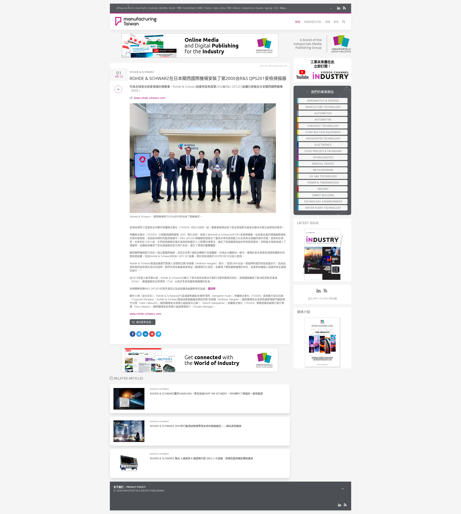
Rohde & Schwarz (142, 72)
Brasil (172, 8)
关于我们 (118, 487)
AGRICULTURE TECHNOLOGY (323, 107)
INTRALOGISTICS (323, 157)
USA (276, 8)
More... (283, 8)
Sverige (268, 8)
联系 (336, 21)
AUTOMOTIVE (323, 119)
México (236, 8)
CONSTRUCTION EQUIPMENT (323, 132)
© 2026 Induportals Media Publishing (138, 490)
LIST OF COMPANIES (125, 494)
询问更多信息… (144, 322)
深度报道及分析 (312, 21)
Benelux (163, 8)
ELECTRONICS (323, 144)
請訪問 (211, 288)
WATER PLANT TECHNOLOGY (323, 207)
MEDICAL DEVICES (323, 163)
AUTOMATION (323, 113)
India (222, 8)
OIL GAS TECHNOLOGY (323, 176)
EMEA (200, 8)
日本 (229, 8)
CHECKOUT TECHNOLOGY (323, 125)
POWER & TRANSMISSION (323, 182)
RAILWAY (323, 188)
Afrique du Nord (125, 8)
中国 (179, 8)
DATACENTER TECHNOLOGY (323, 138)
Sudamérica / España (252, 8)
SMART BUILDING (323, 195)
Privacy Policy (136, 487)
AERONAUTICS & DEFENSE (323, 100)
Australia (153, 8)
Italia (215, 8)
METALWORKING (323, 170)
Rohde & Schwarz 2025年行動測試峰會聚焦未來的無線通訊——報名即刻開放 (195, 426)
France (208, 8)
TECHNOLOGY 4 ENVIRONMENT (323, 201)
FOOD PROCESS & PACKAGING (323, 151)
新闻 (297, 21)
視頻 (327, 21)
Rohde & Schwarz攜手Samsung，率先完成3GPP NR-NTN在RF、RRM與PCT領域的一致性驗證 (206, 393)
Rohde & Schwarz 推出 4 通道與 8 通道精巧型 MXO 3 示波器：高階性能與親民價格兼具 (201, 458)
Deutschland (189, 8)
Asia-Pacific (141, 8)
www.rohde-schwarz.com (149, 98)
